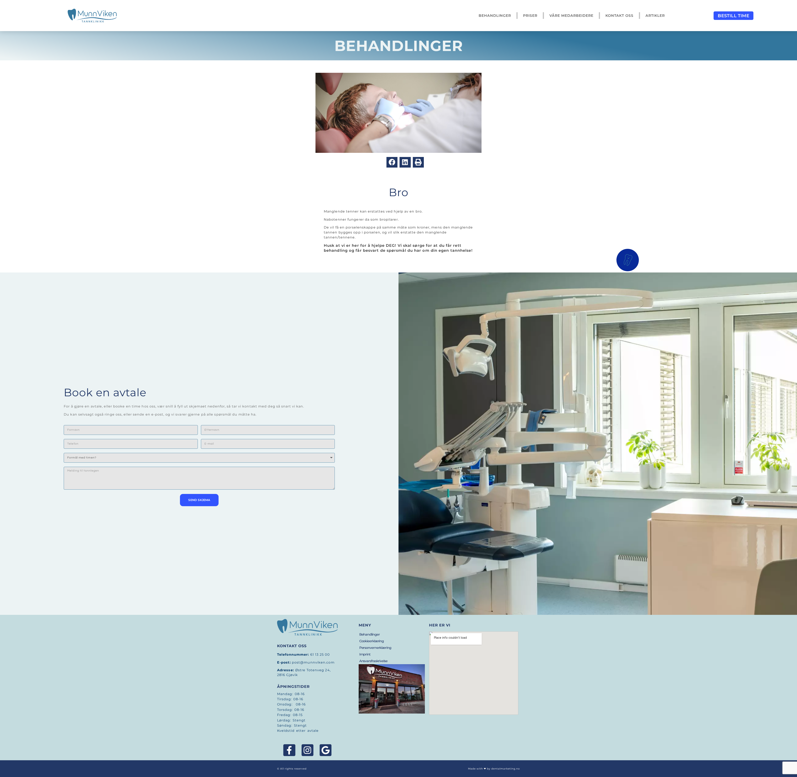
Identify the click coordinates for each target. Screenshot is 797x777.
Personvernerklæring (375, 648)
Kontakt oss (619, 15)
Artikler (655, 15)
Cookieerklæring (371, 641)
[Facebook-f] (289, 750)
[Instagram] (307, 750)
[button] (391, 162)
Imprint (364, 654)
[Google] (325, 750)
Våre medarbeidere (571, 15)
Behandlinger (495, 15)
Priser (530, 15)
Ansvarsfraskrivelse (373, 661)
